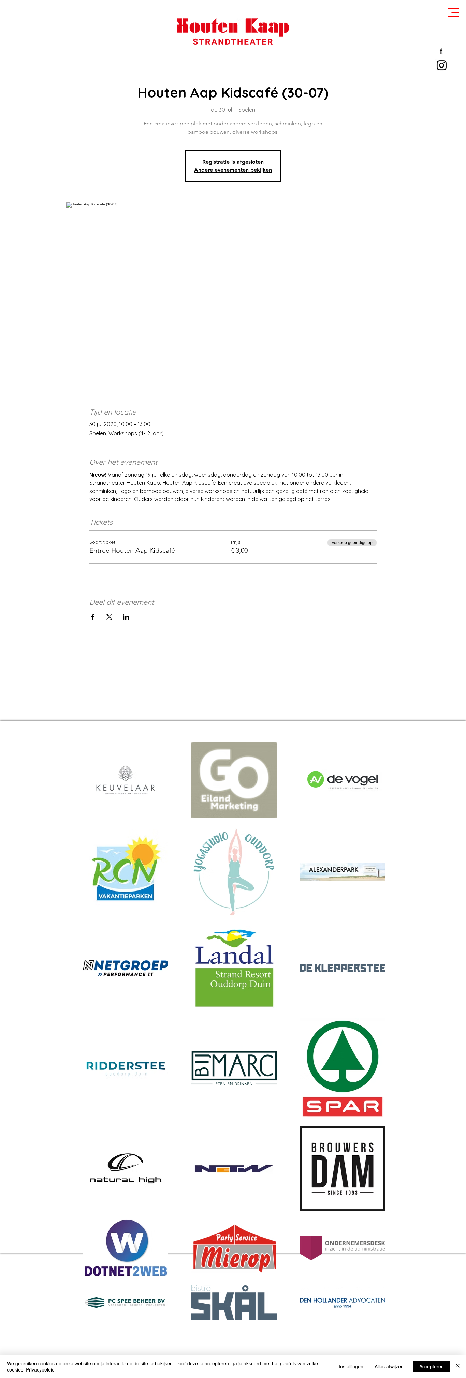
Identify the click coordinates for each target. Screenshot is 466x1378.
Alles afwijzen (389, 1366)
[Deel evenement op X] (109, 617)
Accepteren (431, 1366)
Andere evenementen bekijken (233, 170)
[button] (453, 12)
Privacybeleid (40, 1369)
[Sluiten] (458, 1366)
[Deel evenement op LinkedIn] (126, 617)
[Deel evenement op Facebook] (92, 617)
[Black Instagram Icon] (441, 65)
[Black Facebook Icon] (441, 51)
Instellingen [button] (351, 1366)
